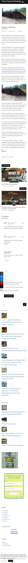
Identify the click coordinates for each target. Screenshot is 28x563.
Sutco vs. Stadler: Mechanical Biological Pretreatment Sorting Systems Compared (12, 322)
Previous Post (6, 165)
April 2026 (5, 514)
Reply (23, 223)
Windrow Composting (9, 424)
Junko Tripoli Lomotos (12, 222)
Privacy (16, 499)
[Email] (1, 289)
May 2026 (5, 512)
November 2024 (6, 515)
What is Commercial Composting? (9, 184)
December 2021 (6, 519)
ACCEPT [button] (10, 560)
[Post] (1, 286)
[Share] (1, 273)
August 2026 (5, 510)
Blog (14, 204)
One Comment (11, 210)
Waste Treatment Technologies (11, 1)
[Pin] (1, 283)
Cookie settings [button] (4, 560)
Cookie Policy (10, 558)
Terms (13, 499)
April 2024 (5, 517)
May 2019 (5, 521)
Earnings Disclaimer (20, 558)
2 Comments (20, 31)
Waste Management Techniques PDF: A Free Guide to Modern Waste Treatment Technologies (13, 362)
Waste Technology (12, 31)
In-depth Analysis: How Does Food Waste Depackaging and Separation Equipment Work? (13, 376)
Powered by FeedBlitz (19, 497)
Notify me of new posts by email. (12, 290)
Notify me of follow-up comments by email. (14, 287)
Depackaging (5, 543)
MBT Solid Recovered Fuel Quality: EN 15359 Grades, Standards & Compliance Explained (13, 336)
